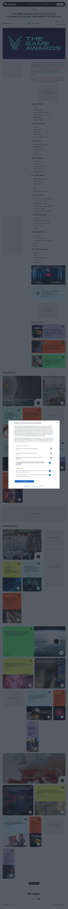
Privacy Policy (41, 486)
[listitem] (34, 445)
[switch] (50, 449)
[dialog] (34, 454)
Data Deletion (26, 486)
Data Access (34, 486)
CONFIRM (24, 481)
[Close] (57, 423)
